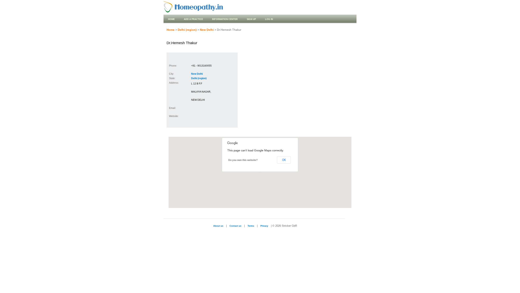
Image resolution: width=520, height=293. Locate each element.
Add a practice (193, 19)
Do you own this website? (243, 160)
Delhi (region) (187, 29)
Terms (251, 226)
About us (218, 226)
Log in (269, 19)
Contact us (235, 226)
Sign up (251, 19)
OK (284, 160)
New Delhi (207, 29)
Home (171, 19)
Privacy (264, 226)
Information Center (225, 19)
